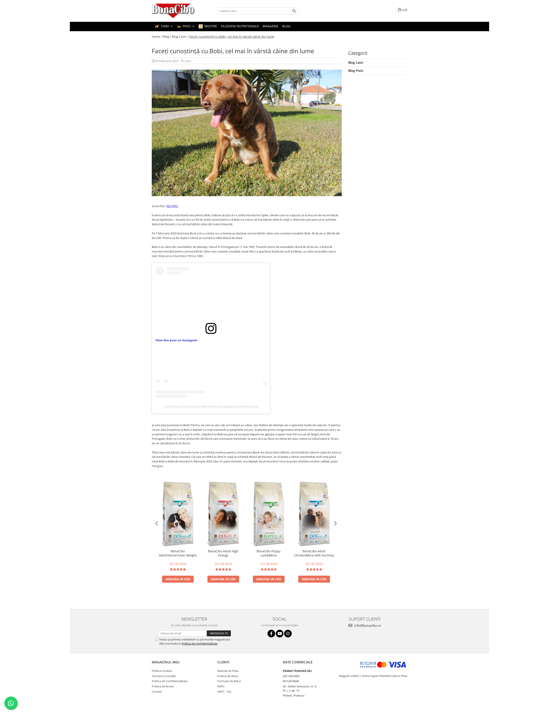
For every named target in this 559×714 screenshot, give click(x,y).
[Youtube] (279, 633)
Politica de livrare (163, 686)
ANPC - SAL (224, 691)
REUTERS (172, 206)
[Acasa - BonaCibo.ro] (173, 11)
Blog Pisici (355, 71)
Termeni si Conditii (164, 676)
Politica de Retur (227, 676)
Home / (157, 36)
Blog (286, 26)
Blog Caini (355, 62)
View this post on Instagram (176, 340)
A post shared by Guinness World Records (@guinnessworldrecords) (211, 406)
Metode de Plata (228, 671)
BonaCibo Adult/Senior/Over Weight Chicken (178, 553)
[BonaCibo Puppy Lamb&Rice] (268, 514)
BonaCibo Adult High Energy (223, 553)
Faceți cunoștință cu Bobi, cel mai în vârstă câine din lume (231, 36)
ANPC (221, 686)
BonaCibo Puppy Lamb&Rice (269, 553)
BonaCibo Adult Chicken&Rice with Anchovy (314, 553)
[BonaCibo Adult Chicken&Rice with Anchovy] (314, 514)
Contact (157, 691)
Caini (188, 61)
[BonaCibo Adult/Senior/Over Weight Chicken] (177, 514)
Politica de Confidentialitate (199, 643)
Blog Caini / (180, 36)
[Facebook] (271, 633)
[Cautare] (294, 11)
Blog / (167, 36)
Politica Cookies (162, 671)
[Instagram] (288, 633)
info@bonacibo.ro (367, 625)
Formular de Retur (229, 681)
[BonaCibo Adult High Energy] (223, 514)
